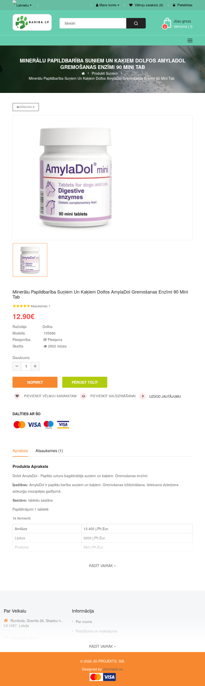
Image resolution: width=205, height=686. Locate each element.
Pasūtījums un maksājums (96, 631)
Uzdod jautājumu (165, 396)
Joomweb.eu (112, 669)
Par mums (84, 621)
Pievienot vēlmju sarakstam (49, 395)
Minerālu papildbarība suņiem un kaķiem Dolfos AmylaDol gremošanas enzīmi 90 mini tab (101, 78)
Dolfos (47, 326)
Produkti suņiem (105, 73)
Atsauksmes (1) (49, 450)
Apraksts (20, 450)
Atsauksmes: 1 (40, 306)
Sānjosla (27, 107)
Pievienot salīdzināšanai (112, 395)
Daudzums (21, 357)
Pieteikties (184, 4)
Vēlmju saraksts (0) (148, 4)
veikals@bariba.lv (24, 638)
